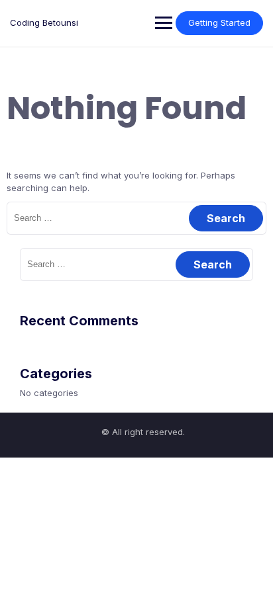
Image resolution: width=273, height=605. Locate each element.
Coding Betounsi (44, 22)
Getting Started (219, 22)
